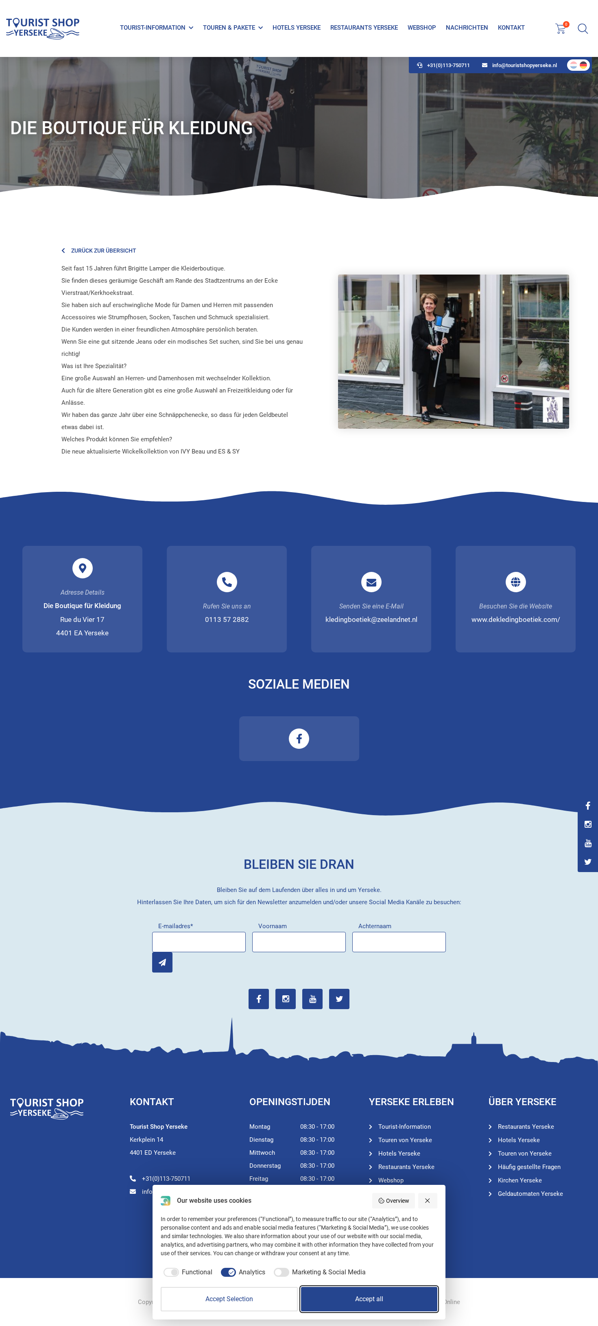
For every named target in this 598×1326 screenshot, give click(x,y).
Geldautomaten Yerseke (530, 1193)
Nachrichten (467, 27)
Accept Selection (229, 1299)
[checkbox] (186, 1272)
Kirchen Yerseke (520, 1180)
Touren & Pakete (229, 27)
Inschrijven (162, 962)
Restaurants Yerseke (364, 27)
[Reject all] (428, 1200)
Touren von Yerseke (405, 1140)
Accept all (369, 1299)
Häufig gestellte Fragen (529, 1167)
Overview (397, 1200)
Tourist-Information (153, 27)
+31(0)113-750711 (448, 65)
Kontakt (511, 27)
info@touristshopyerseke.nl (524, 65)
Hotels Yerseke (297, 27)
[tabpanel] (299, 128)
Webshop (422, 27)
